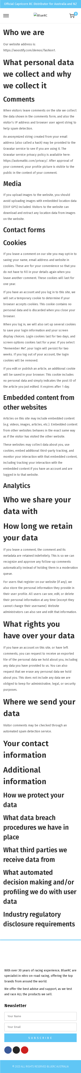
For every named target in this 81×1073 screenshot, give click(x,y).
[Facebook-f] (8, 1050)
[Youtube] (24, 1050)
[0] (72, 15)
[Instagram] (16, 1050)
